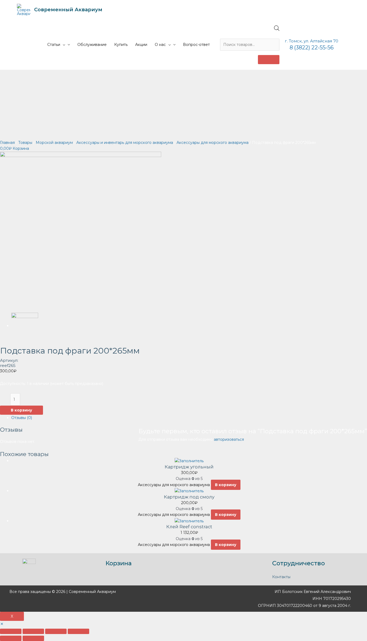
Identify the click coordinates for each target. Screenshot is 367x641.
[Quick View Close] (2, 624)
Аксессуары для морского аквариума (213, 142)
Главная (7, 142)
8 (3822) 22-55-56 (312, 47)
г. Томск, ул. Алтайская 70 (311, 40)
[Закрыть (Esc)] (10, 631)
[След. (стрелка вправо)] (33, 638)
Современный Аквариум (68, 9)
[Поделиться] (33, 631)
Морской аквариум (54, 142)
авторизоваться (229, 439)
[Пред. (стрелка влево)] (10, 638)
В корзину (21, 410)
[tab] (189, 418)
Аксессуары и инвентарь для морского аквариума (124, 142)
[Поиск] (268, 59)
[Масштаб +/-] (78, 631)
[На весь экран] (56, 631)
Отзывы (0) (21, 417)
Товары (25, 142)
